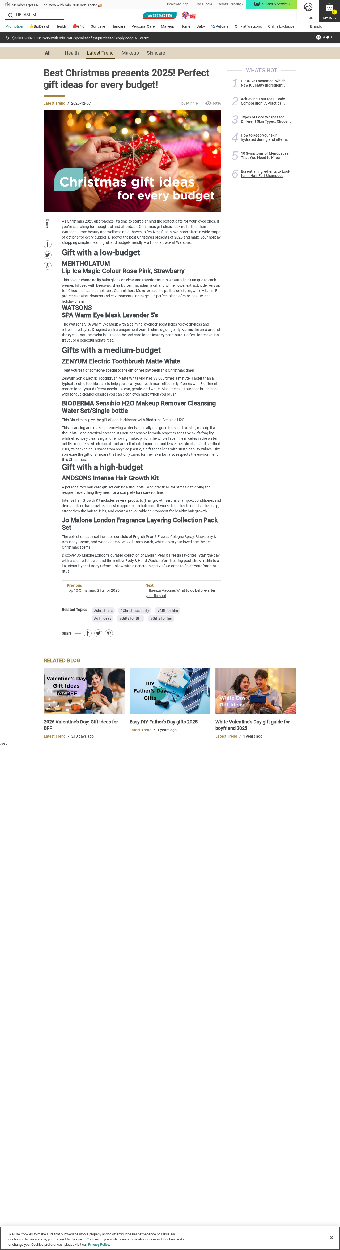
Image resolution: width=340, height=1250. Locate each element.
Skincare (98, 26)
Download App (177, 4)
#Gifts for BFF (130, 618)
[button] (329, 11)
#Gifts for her (161, 618)
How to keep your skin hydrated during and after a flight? (264, 137)
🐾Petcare (219, 26)
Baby (201, 26)
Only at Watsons (248, 26)
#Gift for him (167, 610)
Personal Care (143, 26)
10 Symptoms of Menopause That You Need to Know (265, 155)
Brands (316, 26)
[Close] (331, 1238)
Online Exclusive (281, 26)
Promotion (14, 26)
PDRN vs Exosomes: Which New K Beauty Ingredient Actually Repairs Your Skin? (264, 83)
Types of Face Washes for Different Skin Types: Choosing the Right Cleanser (267, 119)
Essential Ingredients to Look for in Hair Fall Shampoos (265, 173)
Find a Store (203, 4)
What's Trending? (230, 4)
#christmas (103, 610)
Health (60, 26)
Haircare (118, 26)
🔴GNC (79, 26)
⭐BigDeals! (39, 26)
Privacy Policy (98, 1245)
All (48, 53)
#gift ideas (102, 618)
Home (185, 26)
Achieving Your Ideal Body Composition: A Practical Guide (263, 101)
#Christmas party (134, 610)
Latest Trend (100, 53)
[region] (170, 1238)
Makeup (167, 26)
